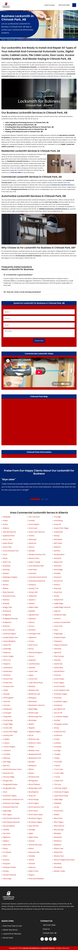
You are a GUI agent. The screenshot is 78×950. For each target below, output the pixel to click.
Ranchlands (58, 539)
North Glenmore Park (36, 807)
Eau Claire (6, 833)
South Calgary (59, 683)
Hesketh (32, 603)
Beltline (5, 588)
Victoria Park (58, 811)
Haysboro (32, 600)
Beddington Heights (10, 577)
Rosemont (57, 577)
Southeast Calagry (60, 694)
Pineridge (57, 517)
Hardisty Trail (33, 588)
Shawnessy (58, 641)
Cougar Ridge (8, 724)
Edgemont (6, 837)
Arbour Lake (7, 539)
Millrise (31, 769)
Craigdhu (6, 739)
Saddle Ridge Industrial (62, 607)
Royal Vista (58, 592)
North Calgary (34, 803)
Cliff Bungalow (8, 698)
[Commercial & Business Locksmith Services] (6, 5)
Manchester (33, 701)
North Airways (34, 799)
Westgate (57, 833)
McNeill (31, 747)
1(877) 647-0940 (64, 5)
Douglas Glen (8, 781)
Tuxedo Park (58, 781)
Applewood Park (9, 536)
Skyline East (58, 664)
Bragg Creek (7, 607)
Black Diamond (8, 592)
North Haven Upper (36, 814)
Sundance (57, 743)
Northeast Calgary (35, 818)
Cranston (6, 743)
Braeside (6, 603)
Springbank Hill (59, 709)
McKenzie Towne (35, 743)
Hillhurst (32, 622)
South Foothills (59, 686)
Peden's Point (33, 871)
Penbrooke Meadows (36, 879)
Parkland (32, 863)
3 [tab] (46, 499)
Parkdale (32, 856)
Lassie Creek (33, 671)
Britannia (6, 626)
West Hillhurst (59, 826)
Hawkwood (32, 596)
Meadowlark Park (35, 758)
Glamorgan (33, 539)
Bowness (6, 600)
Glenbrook (32, 543)
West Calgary (58, 822)
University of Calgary (61, 792)
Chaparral (6, 664)
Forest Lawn (33, 528)
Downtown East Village (11, 803)
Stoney (56, 728)
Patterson (32, 867)
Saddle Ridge (58, 603)
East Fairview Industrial (11, 818)
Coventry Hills (8, 735)
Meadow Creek (34, 750)
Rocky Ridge (58, 570)
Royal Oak (57, 588)
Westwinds (58, 837)
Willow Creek (58, 848)
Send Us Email (50, 5)
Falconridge (7, 879)
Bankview (6, 570)
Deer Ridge (7, 762)
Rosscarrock (58, 581)
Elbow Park (7, 845)
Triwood (57, 765)
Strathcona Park (60, 732)
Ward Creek (58, 818)
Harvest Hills (33, 592)
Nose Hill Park (34, 826)
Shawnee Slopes (60, 637)
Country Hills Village (10, 732)
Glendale (32, 551)
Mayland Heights (35, 732)
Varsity (56, 807)
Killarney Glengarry (35, 652)
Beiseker (6, 581)
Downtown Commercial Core (13, 799)
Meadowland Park (35, 754)
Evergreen (6, 863)
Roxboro (57, 585)
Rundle (56, 596)
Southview (57, 698)
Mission (31, 773)
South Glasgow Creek (61, 690)
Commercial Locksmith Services (62, 185)
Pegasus (32, 875)
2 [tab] (42, 499)
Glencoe (31, 547)
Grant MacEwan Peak (36, 566)
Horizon (31, 626)
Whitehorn (58, 841)
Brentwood (7, 611)
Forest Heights (34, 524)
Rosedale (57, 573)
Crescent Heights (9, 747)
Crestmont (7, 750)
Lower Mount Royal (36, 683)
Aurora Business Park (11, 551)
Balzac (5, 558)
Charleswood (7, 667)
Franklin (31, 536)
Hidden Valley (33, 607)
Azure (5, 554)
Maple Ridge (33, 709)
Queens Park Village (61, 528)
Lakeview (32, 667)
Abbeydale (6, 517)
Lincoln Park (33, 679)
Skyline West (58, 667)
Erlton (5, 856)
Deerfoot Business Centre (12, 769)
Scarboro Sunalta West (62, 622)
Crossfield (6, 754)
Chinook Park (11, 40)
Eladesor (6, 841)
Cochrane (6, 705)
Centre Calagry (8, 656)
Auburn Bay (7, 547)
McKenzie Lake (34, 739)
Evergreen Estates (9, 867)
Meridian (32, 762)
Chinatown (7, 675)
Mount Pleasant (34, 784)
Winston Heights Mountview (64, 860)
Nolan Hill (32, 796)
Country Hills (7, 728)
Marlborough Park (35, 716)
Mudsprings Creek (35, 788)
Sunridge (57, 750)
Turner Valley (59, 773)
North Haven (33, 811)
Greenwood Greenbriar (37, 581)
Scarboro (57, 619)
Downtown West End (10, 807)
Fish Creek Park (34, 517)
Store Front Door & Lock (12, 926)
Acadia (5, 521)
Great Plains (33, 570)
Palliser (31, 848)
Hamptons (32, 585)
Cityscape (6, 694)
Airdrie (5, 524)
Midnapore (32, 765)
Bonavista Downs (9, 596)
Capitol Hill (7, 645)
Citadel (5, 690)
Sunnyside (57, 747)
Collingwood (7, 709)
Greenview (32, 573)
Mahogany (32, 698)
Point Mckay (58, 521)
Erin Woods (7, 852)
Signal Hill (57, 652)
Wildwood (57, 845)
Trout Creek (58, 769)
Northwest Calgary (35, 822)
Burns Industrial (9, 630)
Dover (5, 792)
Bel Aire (5, 585)
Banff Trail (7, 562)
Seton (56, 630)
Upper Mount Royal (61, 796)
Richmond (57, 558)
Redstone (57, 547)
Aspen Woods (8, 543)
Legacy (31, 675)
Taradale (57, 754)
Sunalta (56, 739)
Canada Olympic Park (10, 637)
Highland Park (34, 615)
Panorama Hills (34, 852)
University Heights (60, 788)
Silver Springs (59, 656)
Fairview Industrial (9, 875)
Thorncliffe (58, 762)
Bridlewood (7, 622)
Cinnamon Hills (8, 686)
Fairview (6, 871)
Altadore (6, 528)
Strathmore (58, 735)
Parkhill (31, 860)
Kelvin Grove (33, 645)
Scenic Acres (58, 626)
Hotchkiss (32, 630)
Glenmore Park (34, 558)
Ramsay (57, 536)
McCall (31, 735)
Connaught (7, 713)
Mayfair (31, 724)
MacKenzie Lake (34, 694)
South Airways (59, 679)
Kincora (31, 656)
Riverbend (57, 566)
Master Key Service (10, 930)
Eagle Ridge (7, 811)
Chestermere (7, 671)
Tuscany (57, 777)
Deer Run (6, 765)
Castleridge (7, 649)
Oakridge (32, 830)
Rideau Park (58, 562)
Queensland (58, 532)
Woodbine (57, 863)
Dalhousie (6, 758)
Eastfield (6, 830)
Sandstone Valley (60, 615)
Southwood (58, 705)
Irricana (31, 641)
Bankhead (6, 566)
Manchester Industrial (36, 705)
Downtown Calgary (10, 796)
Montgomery (33, 781)
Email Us (46, 929)
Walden (56, 814)
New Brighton (34, 792)
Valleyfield (57, 803)
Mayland (32, 728)
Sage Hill (57, 611)
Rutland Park (58, 600)
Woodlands (58, 867)
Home (3, 40)
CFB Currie (7, 660)
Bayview (6, 573)
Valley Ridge (58, 799)
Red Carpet (58, 543)
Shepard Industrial (60, 645)
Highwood (32, 619)
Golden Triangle (34, 562)
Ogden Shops (33, 837)
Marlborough (33, 713)
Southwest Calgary (60, 701)
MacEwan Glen (34, 690)
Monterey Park (34, 777)
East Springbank (9, 826)
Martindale (32, 720)
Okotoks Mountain (35, 845)
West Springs (59, 830)
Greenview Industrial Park (38, 577)
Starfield (57, 720)
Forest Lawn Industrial (37, 532)
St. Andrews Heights (61, 716)
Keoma (31, 649)
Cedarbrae (6, 652)
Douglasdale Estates (10, 784)
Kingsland (32, 660)
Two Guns (57, 784)
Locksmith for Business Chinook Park (27, 40)
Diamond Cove (8, 773)
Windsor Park (59, 856)
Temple (56, 758)
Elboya (5, 848)
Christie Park (7, 683)
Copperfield (7, 716)
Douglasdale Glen (9, 788)
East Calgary (7, 814)
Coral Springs (8, 720)
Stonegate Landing (61, 724)
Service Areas (8, 938)
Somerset (57, 675)
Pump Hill (57, 524)
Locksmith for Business (12, 934)
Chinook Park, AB (49, 933)
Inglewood (32, 637)
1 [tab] (35, 499)
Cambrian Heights (9, 634)
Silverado (57, 660)
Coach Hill (6, 701)
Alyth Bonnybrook (9, 532)
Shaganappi (58, 634)
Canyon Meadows (9, 641)
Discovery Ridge (8, 777)
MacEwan (32, 686)
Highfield (32, 611)
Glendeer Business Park (37, 554)
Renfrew (57, 551)
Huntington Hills (34, 634)
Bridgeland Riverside (10, 619)
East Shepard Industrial (11, 822)
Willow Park (58, 852)
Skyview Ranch (59, 671)
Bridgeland (7, 615)
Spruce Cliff (58, 713)
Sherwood (57, 649)
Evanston (6, 860)
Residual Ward (59, 554)
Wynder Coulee (59, 871)
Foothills (32, 521)
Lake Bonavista (34, 664)
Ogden (31, 833)
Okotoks (32, 841)
